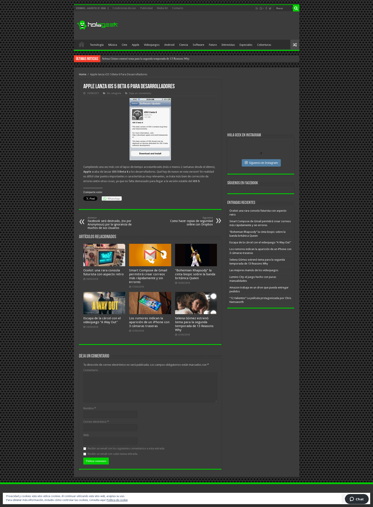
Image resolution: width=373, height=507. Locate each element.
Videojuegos (152, 44)
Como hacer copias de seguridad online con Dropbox (191, 221)
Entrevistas (228, 44)
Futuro (213, 44)
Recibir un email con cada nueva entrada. (113, 453)
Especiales (246, 44)
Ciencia (183, 44)
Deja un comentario (140, 93)
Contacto (177, 8)
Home (82, 74)
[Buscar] (296, 8)
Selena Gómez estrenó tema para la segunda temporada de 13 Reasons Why (194, 324)
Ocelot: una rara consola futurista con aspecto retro (103, 272)
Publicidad (146, 8)
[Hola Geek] (97, 24)
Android (169, 44)
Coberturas (264, 44)
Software (198, 44)
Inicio (81, 44)
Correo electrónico (96, 421)
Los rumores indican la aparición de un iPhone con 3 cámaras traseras (149, 322)
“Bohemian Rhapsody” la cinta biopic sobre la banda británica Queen (195, 274)
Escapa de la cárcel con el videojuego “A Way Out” (102, 320)
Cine (124, 44)
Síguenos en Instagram (263, 162)
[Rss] (256, 8)
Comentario (90, 370)
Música (112, 44)
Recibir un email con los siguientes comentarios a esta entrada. (126, 448)
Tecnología (97, 44)
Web (86, 435)
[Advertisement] (217, 25)
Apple (135, 44)
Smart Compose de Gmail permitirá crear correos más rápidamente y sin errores (148, 276)
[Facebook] (266, 8)
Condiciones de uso (124, 8)
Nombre (89, 408)
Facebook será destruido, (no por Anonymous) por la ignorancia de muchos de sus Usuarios (109, 223)
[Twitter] (270, 8)
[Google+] (261, 8)
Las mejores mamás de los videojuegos (124, 58)
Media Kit (162, 8)
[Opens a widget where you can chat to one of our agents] (357, 499)
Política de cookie (117, 500)
